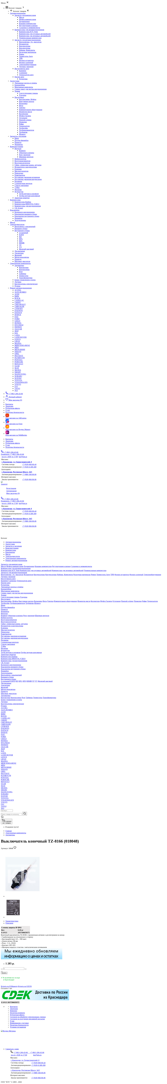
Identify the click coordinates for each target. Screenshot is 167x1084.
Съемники (23, 73)
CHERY (18, 302)
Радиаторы (23, 79)
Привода (18, 142)
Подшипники (24, 21)
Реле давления (24, 155)
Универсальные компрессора (30, 38)
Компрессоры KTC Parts (28, 32)
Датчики (18, 282)
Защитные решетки (22, 198)
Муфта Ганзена (25, 116)
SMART (18, 372)
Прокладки (19, 173)
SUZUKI (18, 378)
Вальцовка (23, 103)
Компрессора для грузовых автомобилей (35, 34)
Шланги (22, 134)
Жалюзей (18, 255)
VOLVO (18, 384)
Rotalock (22, 151)
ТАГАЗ (17, 388)
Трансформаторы (25, 278)
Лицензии (9, 441)
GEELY (17, 321)
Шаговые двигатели (22, 261)
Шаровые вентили (26, 157)
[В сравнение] (2, 971)
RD (20, 237)
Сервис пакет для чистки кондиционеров (31, 89)
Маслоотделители (21, 171)
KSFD (21, 235)
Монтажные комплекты (24, 87)
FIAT (16, 317)
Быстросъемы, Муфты (27, 99)
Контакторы (24, 267)
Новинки (13, 1011)
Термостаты (23, 276)
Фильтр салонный (26, 62)
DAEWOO (19, 311)
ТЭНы (17, 188)
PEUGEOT (19, 356)
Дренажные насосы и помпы (26, 83)
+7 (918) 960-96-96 (29, 479)
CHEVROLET (20, 304)
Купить (4, 973)
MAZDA (18, 343)
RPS (20, 241)
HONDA (18, 323)
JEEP (17, 331)
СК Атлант (19, 208)
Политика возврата (17, 1013)
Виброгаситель (20, 159)
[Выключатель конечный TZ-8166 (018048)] (22, 896)
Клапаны (18, 169)
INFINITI (18, 327)
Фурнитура (19, 192)
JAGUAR (18, 329)
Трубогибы (23, 128)
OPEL (17, 354)
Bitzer (17, 138)
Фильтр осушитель (26, 60)
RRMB (21, 243)
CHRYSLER (19, 306)
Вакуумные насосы (26, 101)
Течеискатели (24, 126)
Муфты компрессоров (27, 19)
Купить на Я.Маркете (9, 986)
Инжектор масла (25, 112)
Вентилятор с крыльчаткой (25, 226)
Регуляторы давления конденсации (28, 179)
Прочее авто (19, 77)
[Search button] (24, 814)
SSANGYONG (20, 374)
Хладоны (22, 95)
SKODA (18, 370)
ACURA (18, 290)
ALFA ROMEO (20, 292)
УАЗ (16, 390)
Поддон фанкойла (21, 140)
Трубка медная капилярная (29, 196)
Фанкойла (18, 218)
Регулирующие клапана (28, 26)
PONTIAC (19, 360)
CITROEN (19, 308)
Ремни (21, 54)
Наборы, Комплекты (27, 50)
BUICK (17, 298)
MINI (17, 347)
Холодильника (20, 220)
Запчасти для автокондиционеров (28, 40)
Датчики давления (26, 67)
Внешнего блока (21, 229)
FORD (17, 319)
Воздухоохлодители (22, 163)
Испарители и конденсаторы (26, 167)
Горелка (22, 108)
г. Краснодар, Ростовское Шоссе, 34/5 (17, 472)
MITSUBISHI (20, 349)
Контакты (9, 439)
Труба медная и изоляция (29, 194)
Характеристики (11, 921)
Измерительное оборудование (30, 110)
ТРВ (20, 58)
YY (20, 247)
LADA (17, 335)
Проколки (23, 122)
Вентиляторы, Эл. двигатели (30, 42)
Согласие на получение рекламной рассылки (27, 1019)
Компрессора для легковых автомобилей (35, 36)
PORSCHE (19, 362)
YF (20, 245)
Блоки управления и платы (25, 280)
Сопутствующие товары (28, 93)
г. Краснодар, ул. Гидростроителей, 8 (17, 462)
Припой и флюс (25, 120)
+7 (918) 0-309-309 (29, 467)
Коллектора (23, 114)
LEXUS (18, 339)
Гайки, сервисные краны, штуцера (28, 165)
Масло (21, 17)
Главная (8, 831)
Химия (17, 91)
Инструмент (19, 97)
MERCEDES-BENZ (22, 345)
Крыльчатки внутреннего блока (27, 216)
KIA (16, 333)
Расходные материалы (27, 52)
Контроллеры (24, 270)
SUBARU (18, 376)
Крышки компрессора (27, 23)
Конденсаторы (24, 46)
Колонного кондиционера (25, 212)
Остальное (23, 118)
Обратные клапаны (26, 153)
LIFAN (17, 341)
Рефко (21, 124)
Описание (9, 923)
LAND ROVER (21, 337)
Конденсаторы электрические (26, 284)
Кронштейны (20, 85)
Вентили (18, 149)
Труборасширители (26, 130)
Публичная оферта (12, 443)
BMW (17, 296)
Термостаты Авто (26, 56)
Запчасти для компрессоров (25, 15)
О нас (7, 445)
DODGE (18, 315)
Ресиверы (18, 181)
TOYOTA (18, 380)
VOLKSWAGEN (21, 382)
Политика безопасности (14, 447)
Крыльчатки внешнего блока (26, 214)
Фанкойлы (19, 144)
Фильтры (18, 190)
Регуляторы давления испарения (27, 177)
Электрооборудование (27, 64)
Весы (21, 105)
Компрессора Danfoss (23, 202)
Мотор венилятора (22, 257)
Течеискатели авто (26, 75)
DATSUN (18, 313)
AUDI (17, 294)
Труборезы (23, 132)
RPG (21, 239)
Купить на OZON (25, 986)
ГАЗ (16, 386)
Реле (21, 272)
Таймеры (22, 274)
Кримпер (22, 71)
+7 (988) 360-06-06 (29, 474)
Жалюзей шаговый (26, 249)
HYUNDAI (19, 325)
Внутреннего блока (22, 231)
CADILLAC (19, 300)
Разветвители (20, 175)
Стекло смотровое (22, 185)
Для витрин (19, 253)
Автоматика (19, 265)
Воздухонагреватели (22, 161)
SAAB (17, 366)
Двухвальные (20, 251)
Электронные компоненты (15, 833)
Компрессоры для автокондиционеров (29, 30)
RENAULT (19, 364)
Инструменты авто (22, 69)
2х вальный (23, 233)
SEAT (17, 368)
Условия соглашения (18, 1027)
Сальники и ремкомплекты (29, 28)
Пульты (17, 286)
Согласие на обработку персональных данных (28, 1017)
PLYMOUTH (20, 358)
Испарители (24, 44)
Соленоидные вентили (23, 183)
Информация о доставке (19, 1023)
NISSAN (18, 352)
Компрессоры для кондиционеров (28, 206)
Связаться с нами (12, 1049)
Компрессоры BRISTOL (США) (27, 204)
